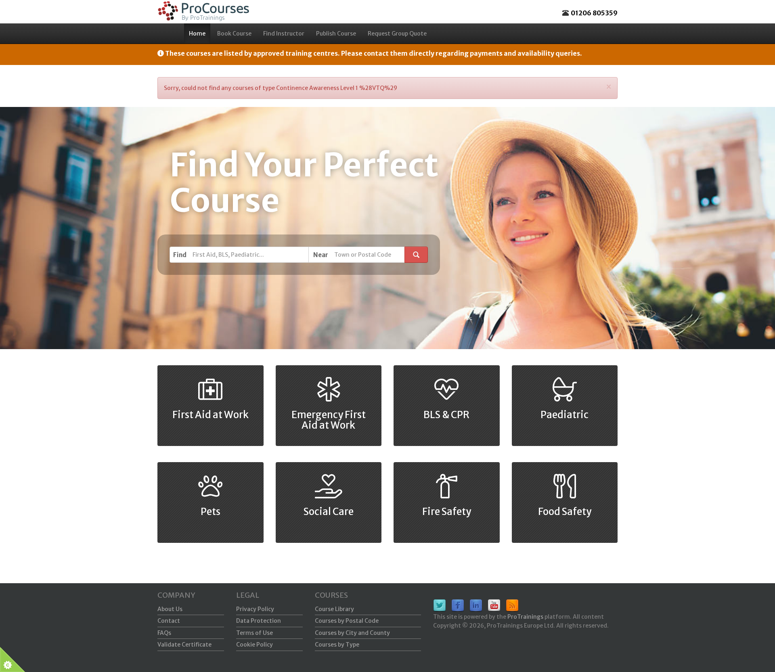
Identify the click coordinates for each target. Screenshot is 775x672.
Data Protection (258, 620)
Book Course (234, 33)
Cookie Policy (254, 644)
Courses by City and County (352, 632)
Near (320, 255)
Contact (168, 620)
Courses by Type (337, 644)
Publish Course (336, 33)
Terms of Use (254, 632)
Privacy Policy (255, 609)
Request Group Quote (397, 33)
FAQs (164, 632)
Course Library (334, 609)
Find (179, 255)
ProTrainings (525, 616)
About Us (169, 609)
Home (197, 33)
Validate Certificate (184, 644)
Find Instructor (283, 33)
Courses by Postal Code (347, 620)
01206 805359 (594, 13)
